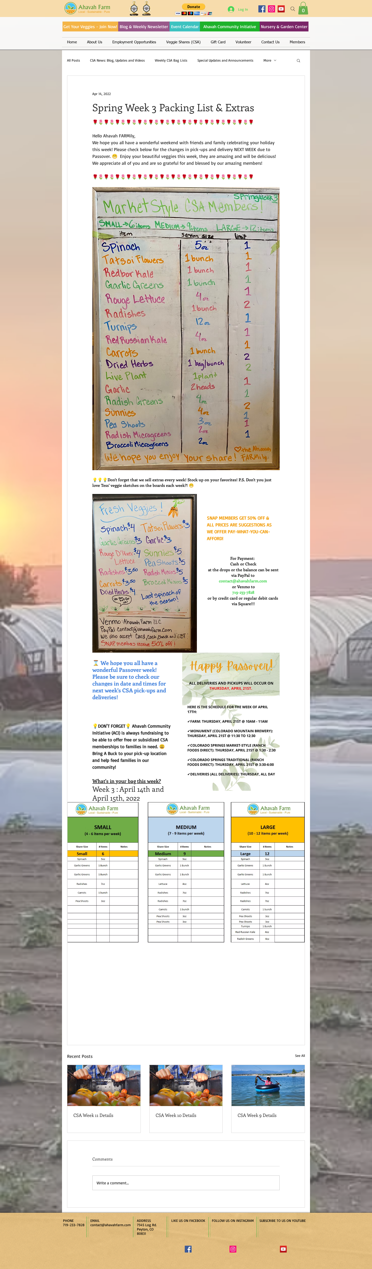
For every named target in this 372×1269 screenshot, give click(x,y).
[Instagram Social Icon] (233, 1249)
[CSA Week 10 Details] (186, 1085)
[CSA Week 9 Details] (268, 1085)
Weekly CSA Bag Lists (171, 60)
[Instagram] (271, 8)
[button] (303, 8)
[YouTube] (281, 8)
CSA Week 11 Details (93, 1115)
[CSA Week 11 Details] (103, 1085)
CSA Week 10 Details (176, 1115)
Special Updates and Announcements (225, 60)
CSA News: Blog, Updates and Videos (117, 60)
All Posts (73, 60)
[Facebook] (261, 8)
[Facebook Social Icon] (188, 1249)
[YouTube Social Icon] (283, 1249)
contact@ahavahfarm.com (110, 1225)
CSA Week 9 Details (257, 1115)
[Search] (292, 9)
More (267, 60)
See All (300, 1055)
